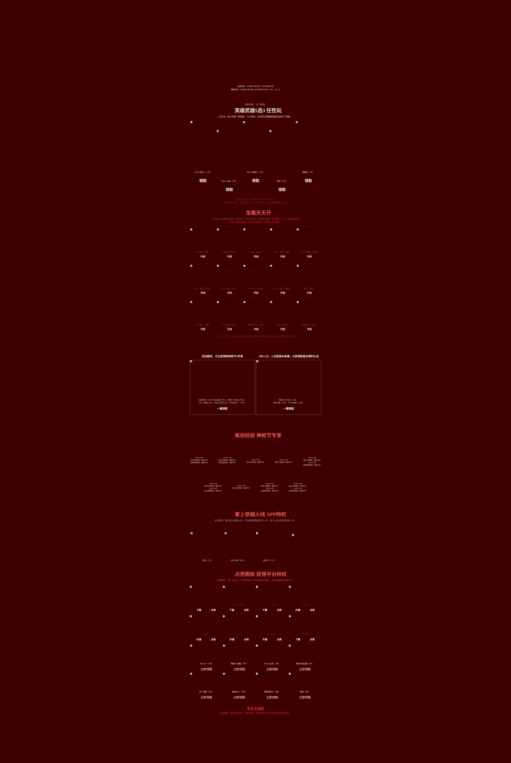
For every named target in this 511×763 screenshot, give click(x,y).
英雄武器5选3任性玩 (336, 106)
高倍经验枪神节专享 (336, 133)
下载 (198, 610)
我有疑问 (336, 161)
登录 (262, 104)
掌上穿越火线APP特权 (336, 142)
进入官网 (287, 98)
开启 (203, 256)
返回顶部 (336, 168)
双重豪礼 (336, 124)
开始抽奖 (255, 750)
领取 (203, 181)
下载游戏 (223, 98)
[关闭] (336, 99)
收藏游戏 (255, 98)
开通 (297, 610)
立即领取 (206, 669)
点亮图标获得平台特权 (336, 152)
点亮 (213, 610)
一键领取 (222, 408)
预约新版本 (211, 77)
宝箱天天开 (336, 115)
